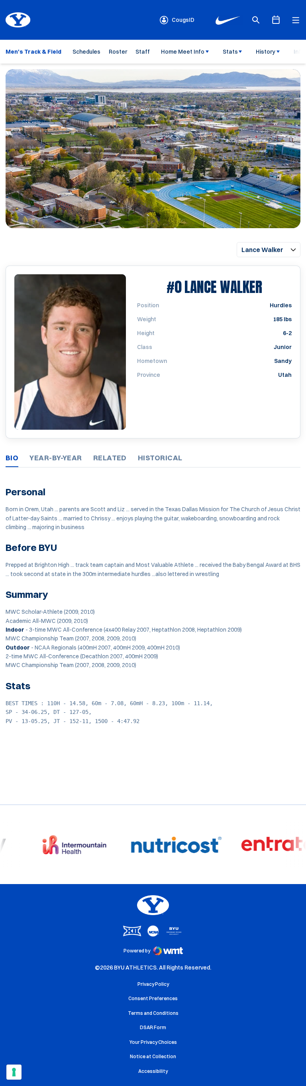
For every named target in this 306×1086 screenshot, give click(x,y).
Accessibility (153, 1071)
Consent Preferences (153, 998)
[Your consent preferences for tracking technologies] (14, 1072)
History (265, 51)
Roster (118, 51)
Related (110, 457)
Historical (160, 457)
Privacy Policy (153, 984)
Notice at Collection (153, 1056)
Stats (230, 51)
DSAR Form (153, 1027)
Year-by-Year (55, 457)
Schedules (86, 51)
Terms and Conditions (153, 1013)
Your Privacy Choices (153, 1042)
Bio (12, 457)
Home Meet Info (182, 51)
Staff (142, 51)
